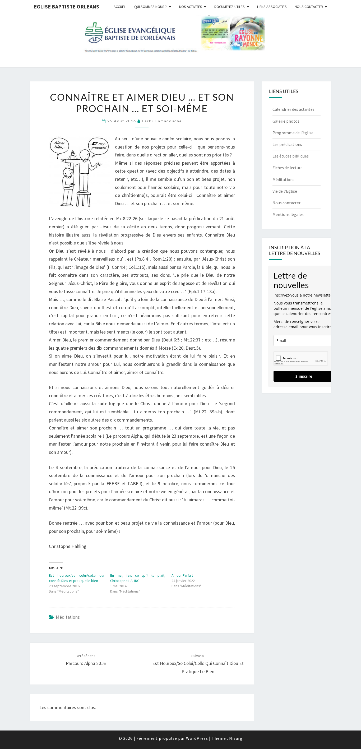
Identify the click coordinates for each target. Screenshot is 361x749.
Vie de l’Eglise (284, 191)
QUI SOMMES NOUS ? (150, 6)
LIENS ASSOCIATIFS (272, 6)
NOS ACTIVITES (190, 6)
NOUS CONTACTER (309, 6)
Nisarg (236, 738)
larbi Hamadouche (162, 121)
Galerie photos (285, 121)
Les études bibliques (290, 156)
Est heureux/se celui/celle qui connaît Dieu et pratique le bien (198, 663)
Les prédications (287, 144)
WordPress (197, 738)
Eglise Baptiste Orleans (66, 6)
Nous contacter (286, 202)
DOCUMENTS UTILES (229, 6)
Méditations (68, 617)
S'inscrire (303, 376)
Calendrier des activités (293, 109)
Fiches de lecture (287, 167)
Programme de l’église (292, 132)
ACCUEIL (120, 6)
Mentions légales (288, 214)
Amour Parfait (182, 575)
